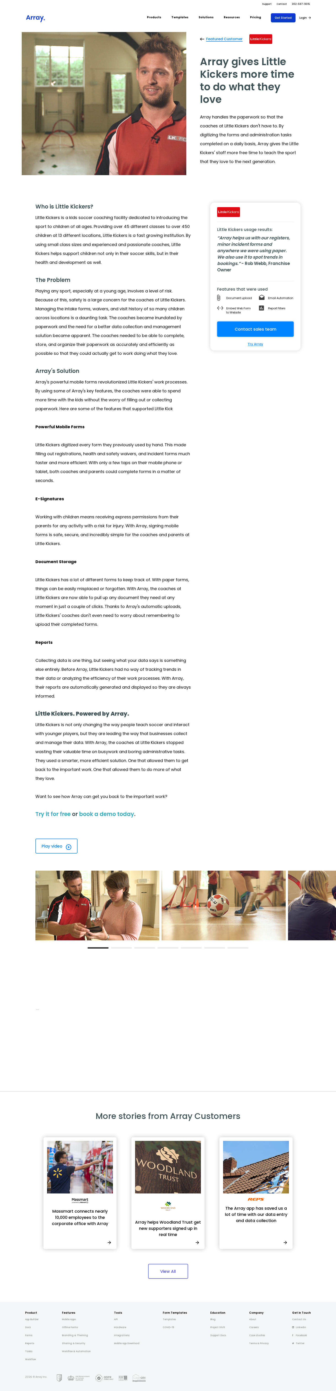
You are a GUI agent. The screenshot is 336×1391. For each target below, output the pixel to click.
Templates (169, 1319)
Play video (53, 846)
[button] (154, 17)
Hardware (120, 1327)
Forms (28, 1335)
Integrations (121, 1335)
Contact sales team (255, 329)
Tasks (28, 1351)
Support (267, 4)
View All (168, 1271)
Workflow (30, 1359)
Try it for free (53, 814)
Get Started (283, 18)
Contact (282, 4)
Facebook (301, 1335)
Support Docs (218, 1335)
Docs (28, 1327)
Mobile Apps (69, 1319)
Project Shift (217, 1327)
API (116, 1319)
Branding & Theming (75, 1335)
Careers (254, 1327)
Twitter (300, 1343)
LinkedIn (301, 1327)
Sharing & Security (73, 1343)
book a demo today (106, 814)
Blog (213, 1319)
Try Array (255, 344)
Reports (29, 1343)
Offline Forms (70, 1327)
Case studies (257, 1335)
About (252, 1319)
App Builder (32, 1319)
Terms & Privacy (259, 1343)
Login (303, 18)
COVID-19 (168, 1327)
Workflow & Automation (76, 1351)
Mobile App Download (126, 1343)
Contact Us (299, 1319)
